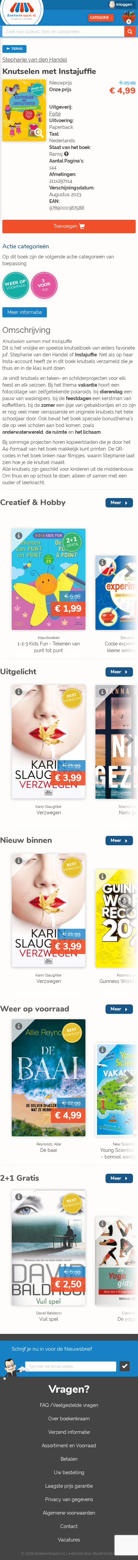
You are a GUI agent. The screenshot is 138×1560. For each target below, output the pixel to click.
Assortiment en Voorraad (69, 1445)
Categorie (99, 18)
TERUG (16, 48)
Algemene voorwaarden (69, 1513)
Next (128, 585)
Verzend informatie (69, 1432)
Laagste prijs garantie (69, 1486)
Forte (55, 113)
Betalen (69, 1459)
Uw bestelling (69, 1472)
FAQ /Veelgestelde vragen (69, 1405)
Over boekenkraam (69, 1418)
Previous (6, 585)
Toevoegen (65, 226)
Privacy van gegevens (69, 1499)
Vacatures (69, 1540)
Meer (116, 502)
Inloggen (124, 4)
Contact (69, 1526)
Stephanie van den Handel (34, 60)
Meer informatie (24, 312)
